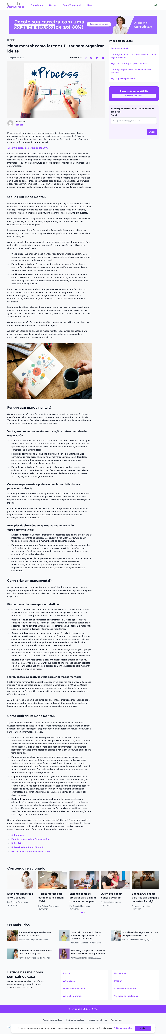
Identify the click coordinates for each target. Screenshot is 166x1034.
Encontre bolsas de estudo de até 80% (28, 148)
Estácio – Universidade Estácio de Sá (30, 839)
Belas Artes (17, 843)
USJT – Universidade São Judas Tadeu (30, 851)
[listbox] (134, 63)
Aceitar (142, 1028)
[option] (134, 48)
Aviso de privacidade (52, 1020)
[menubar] (61, 5)
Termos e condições (97, 1020)
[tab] (82, 912)
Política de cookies (75, 1020)
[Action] (83, 25)
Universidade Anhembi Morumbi (27, 847)
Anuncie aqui (117, 1020)
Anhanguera (17, 835)
